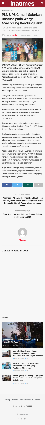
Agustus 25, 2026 (9, 345)
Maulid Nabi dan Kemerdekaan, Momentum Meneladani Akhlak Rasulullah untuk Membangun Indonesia (28, 353)
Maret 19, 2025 (25, 35)
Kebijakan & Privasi (26, 400)
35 (27, 358)
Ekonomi (10, 10)
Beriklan (15, 400)
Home (4, 10)
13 (27, 371)
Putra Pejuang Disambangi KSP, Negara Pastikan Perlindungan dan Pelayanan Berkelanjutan (28, 378)
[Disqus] (22, 282)
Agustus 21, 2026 (19, 371)
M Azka (14, 35)
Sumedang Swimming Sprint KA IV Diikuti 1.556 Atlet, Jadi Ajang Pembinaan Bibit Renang (26, 366)
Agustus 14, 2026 (19, 383)
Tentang (7, 400)
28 (27, 383)
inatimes (25, 414)
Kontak (37, 400)
